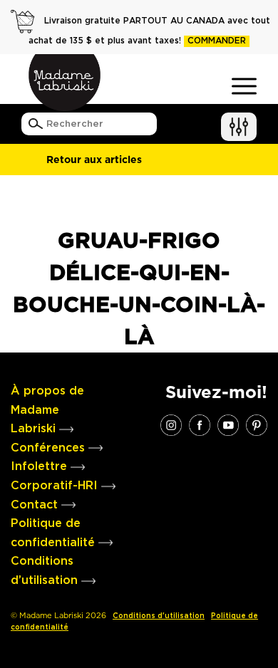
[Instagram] (171, 424)
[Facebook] (199, 424)
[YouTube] (228, 424)
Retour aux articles (94, 159)
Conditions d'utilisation (159, 616)
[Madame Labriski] (64, 82)
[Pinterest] (256, 424)
